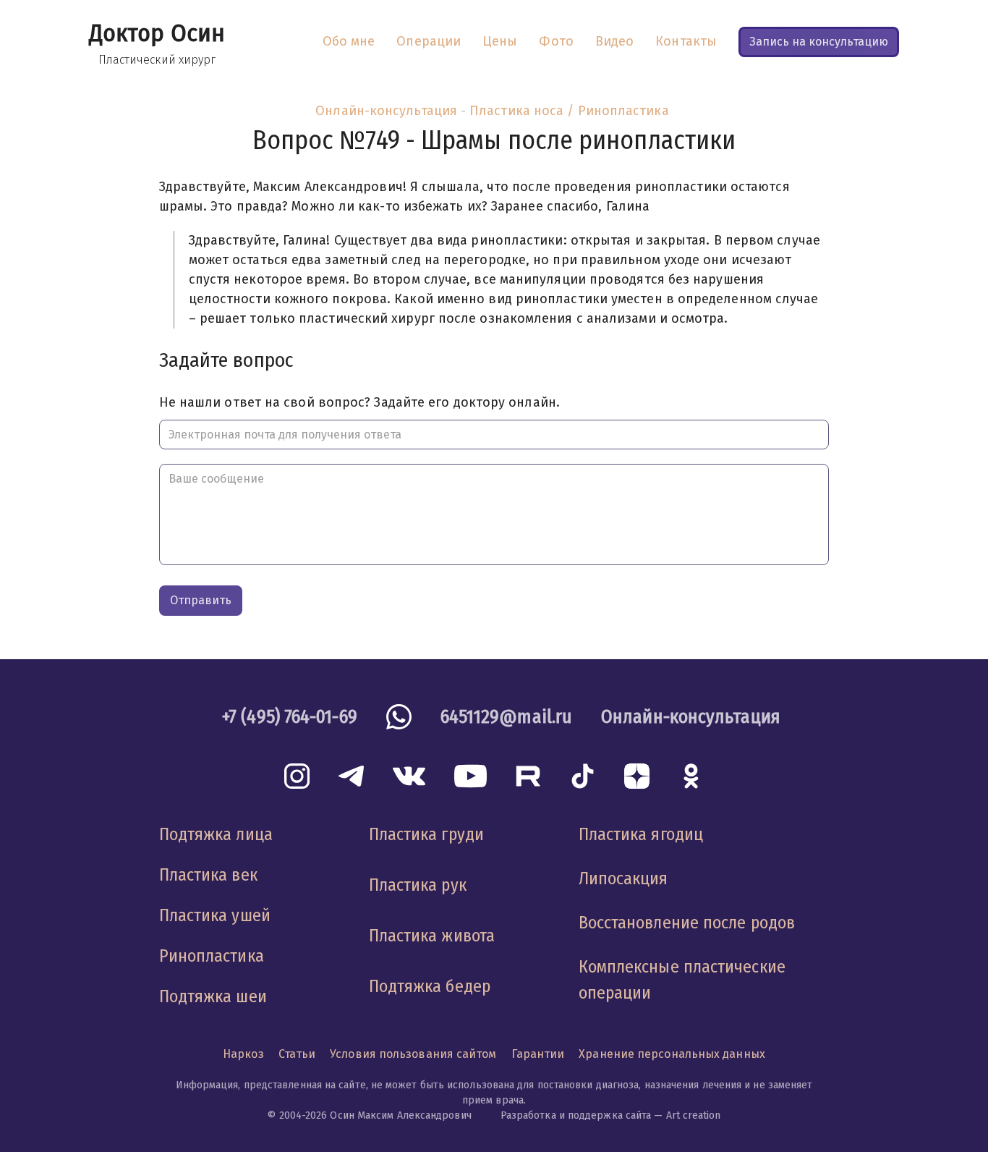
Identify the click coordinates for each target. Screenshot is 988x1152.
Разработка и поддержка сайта (576, 1115)
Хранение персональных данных (672, 1054)
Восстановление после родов (687, 922)
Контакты (686, 41)
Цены (499, 41)
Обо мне (349, 41)
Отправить (200, 600)
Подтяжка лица (216, 834)
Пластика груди (426, 834)
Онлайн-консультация (386, 111)
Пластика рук (418, 885)
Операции (428, 41)
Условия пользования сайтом (413, 1054)
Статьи (297, 1054)
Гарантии (538, 1054)
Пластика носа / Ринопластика (569, 111)
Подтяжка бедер (429, 986)
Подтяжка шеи (213, 996)
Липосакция (623, 878)
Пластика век (208, 875)
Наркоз (243, 1054)
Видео (614, 41)
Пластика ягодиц (641, 834)
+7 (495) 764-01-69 (289, 717)
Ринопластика (211, 956)
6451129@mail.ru (506, 717)
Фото (556, 41)
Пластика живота (432, 936)
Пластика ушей (215, 915)
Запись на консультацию (818, 41)
